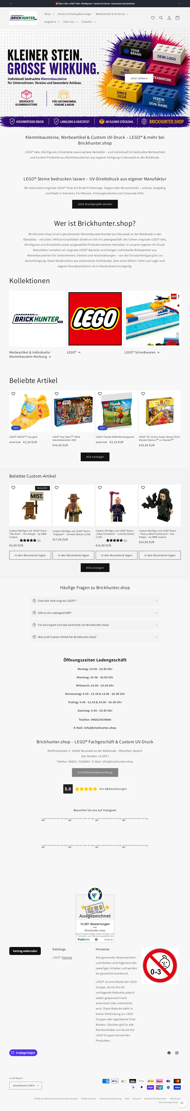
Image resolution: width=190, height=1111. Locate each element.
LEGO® (72, 352)
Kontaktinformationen (155, 1098)
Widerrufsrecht (88, 1098)
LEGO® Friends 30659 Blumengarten (115, 436)
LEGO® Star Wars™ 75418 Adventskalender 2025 (66, 438)
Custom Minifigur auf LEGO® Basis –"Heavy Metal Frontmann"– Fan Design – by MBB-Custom (157, 534)
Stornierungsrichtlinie (170, 1102)
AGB (127, 1098)
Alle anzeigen (95, 456)
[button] (49, 14)
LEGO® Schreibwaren (140, 352)
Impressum (175, 1098)
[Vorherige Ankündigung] (10, 3)
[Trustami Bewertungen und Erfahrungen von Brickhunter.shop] (95, 915)
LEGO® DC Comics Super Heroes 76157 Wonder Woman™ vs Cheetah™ (159, 438)
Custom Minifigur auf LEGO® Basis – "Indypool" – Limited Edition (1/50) (72, 533)
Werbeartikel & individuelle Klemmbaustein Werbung (29, 354)
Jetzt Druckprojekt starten (95, 204)
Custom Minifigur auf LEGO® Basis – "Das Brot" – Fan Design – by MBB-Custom (28, 534)
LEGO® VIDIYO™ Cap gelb (23, 436)
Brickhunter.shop (49, 1098)
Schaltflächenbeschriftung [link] (95, 772)
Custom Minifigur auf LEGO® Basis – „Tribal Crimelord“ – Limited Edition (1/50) (115, 534)
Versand (137, 1098)
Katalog (67, 957)
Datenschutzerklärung (111, 1098)
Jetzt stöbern (139, 78)
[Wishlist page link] (153, 18)
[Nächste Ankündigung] (179, 3)
